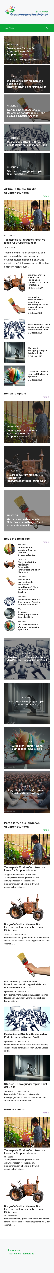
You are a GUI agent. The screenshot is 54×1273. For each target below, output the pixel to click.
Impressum (14, 1250)
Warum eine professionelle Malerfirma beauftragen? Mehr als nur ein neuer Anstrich (26, 112)
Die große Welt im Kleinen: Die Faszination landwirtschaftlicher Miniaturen (38, 280)
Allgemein (12, 44)
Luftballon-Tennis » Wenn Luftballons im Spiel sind (38, 374)
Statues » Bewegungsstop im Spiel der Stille (25, 173)
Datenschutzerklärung (21, 1253)
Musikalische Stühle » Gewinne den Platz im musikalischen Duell (27, 144)
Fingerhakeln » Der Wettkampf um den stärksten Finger (27, 792)
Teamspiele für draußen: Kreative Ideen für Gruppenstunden (22, 51)
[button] (47, 28)
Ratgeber (12, 77)
